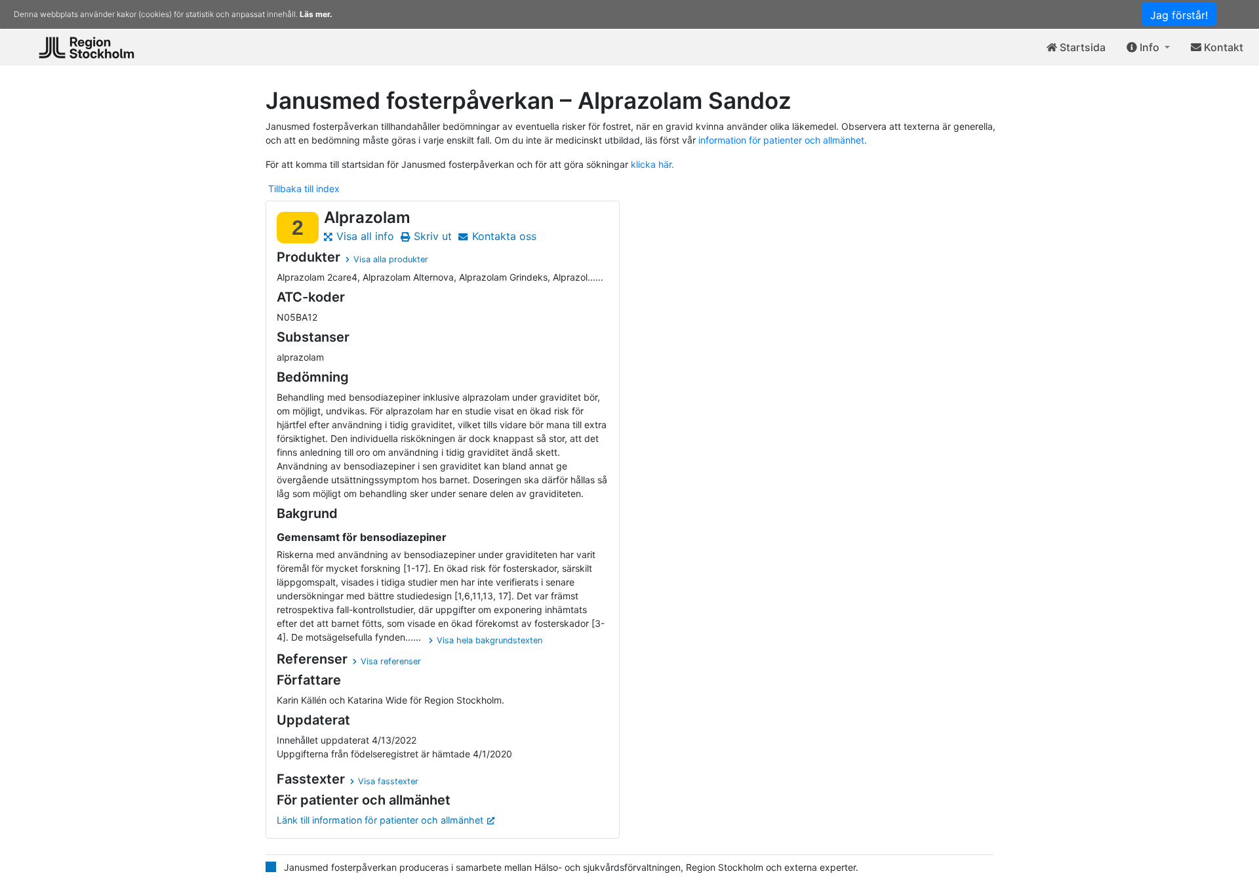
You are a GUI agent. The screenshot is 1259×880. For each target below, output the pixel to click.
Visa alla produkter (390, 259)
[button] (1148, 47)
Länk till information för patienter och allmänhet (380, 820)
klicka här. (652, 164)
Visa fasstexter (388, 781)
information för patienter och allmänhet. (782, 140)
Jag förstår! (1179, 15)
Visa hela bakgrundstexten (489, 640)
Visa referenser (391, 661)
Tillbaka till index (304, 188)
